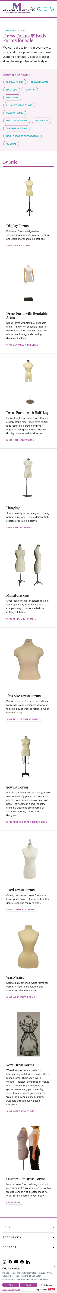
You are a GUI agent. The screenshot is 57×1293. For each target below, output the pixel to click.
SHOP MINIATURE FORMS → (21, 619)
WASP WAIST (41, 120)
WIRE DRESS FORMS (16, 128)
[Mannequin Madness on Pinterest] (22, 1262)
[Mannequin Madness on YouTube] (16, 1262)
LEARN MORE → (14, 1202)
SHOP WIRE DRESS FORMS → (21, 1111)
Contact (10, 1247)
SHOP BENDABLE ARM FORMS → (23, 345)
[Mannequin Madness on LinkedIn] (28, 1262)
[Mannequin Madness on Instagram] (4, 1262)
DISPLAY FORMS (14, 82)
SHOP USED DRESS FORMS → (21, 909)
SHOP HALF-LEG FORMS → (20, 440)
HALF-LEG (11, 89)
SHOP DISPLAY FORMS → (19, 245)
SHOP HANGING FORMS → (20, 527)
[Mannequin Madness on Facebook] (10, 1262)
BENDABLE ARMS (39, 82)
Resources (12, 1237)
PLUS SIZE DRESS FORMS (19, 105)
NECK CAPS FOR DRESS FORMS (22, 136)
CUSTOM (11, 144)
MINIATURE (12, 97)
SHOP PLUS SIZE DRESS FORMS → (24, 719)
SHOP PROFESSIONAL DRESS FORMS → (27, 822)
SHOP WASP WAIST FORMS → (22, 997)
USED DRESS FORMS (16, 120)
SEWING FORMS (14, 113)
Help (7, 1227)
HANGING (30, 89)
